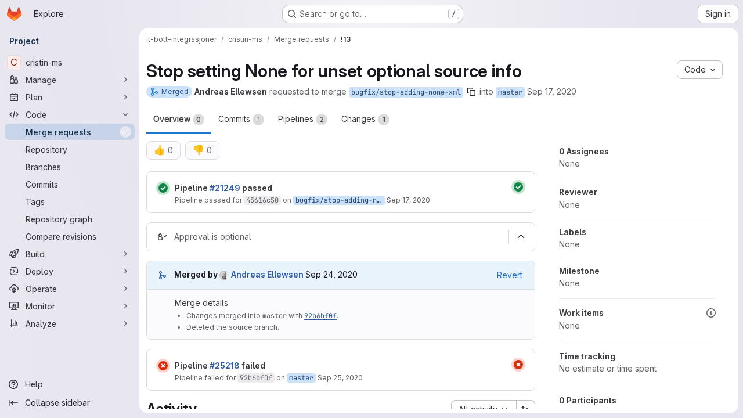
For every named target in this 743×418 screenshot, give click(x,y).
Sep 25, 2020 (340, 377)
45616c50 (262, 200)
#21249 (225, 188)
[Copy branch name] (471, 92)
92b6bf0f (320, 315)
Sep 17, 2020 (551, 91)
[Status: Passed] (163, 188)
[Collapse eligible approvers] (521, 237)
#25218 (225, 365)
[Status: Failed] (163, 366)
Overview (177, 119)
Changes (363, 119)
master (510, 92)
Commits (239, 119)
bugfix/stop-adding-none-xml (406, 92)
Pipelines (301, 119)
